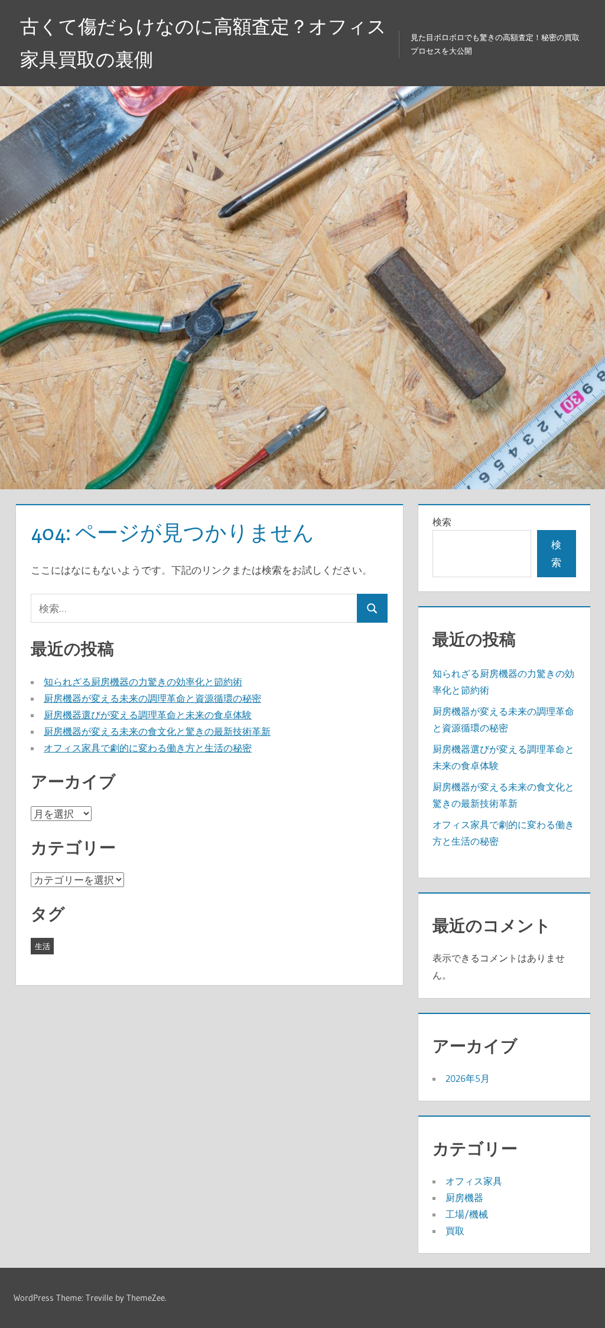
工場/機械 (466, 1214)
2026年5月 (467, 1078)
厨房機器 (464, 1197)
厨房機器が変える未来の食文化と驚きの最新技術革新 (157, 731)
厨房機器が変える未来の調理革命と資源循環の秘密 (152, 698)
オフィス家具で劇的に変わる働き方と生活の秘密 (148, 748)
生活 (42, 946)
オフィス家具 (473, 1181)
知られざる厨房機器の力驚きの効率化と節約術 (143, 682)
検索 (441, 522)
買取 (454, 1231)
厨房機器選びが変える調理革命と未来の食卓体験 (148, 715)
